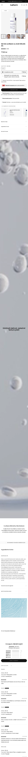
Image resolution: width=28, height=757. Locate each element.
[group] (11, 112)
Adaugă (12, 114)
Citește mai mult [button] (5, 742)
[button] (2, 5)
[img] (3, 679)
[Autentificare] (24, 5)
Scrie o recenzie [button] (14, 660)
